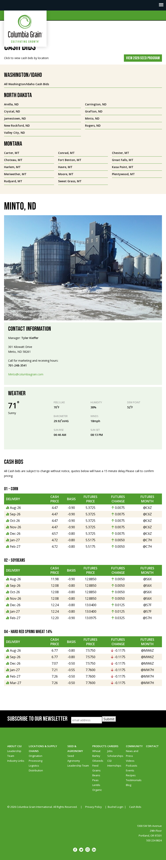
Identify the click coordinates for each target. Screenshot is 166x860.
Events (130, 770)
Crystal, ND (12, 111)
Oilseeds (97, 761)
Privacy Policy (93, 807)
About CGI (14, 746)
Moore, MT (65, 174)
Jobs (110, 751)
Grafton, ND (93, 111)
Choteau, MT (13, 160)
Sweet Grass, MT (70, 181)
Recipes (131, 775)
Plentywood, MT (123, 174)
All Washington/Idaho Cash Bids (26, 84)
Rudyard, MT (13, 181)
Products (99, 746)
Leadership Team (78, 765)
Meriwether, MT (15, 174)
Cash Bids (135, 807)
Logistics (34, 765)
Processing (35, 761)
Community (134, 746)
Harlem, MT (12, 167)
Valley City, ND (14, 133)
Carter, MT (11, 153)
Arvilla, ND (11, 104)
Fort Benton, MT (69, 160)
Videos (130, 761)
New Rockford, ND (17, 125)
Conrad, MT (66, 153)
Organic (97, 790)
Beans (96, 775)
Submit (109, 719)
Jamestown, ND (15, 118)
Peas (95, 780)
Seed (70, 756)
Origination (35, 756)
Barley (96, 756)
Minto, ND (92, 118)
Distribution (36, 770)
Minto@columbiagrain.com (25, 374)
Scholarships (115, 756)
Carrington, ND (95, 104)
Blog (128, 785)
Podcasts (131, 765)
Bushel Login (115, 807)
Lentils (96, 785)
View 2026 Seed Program (143, 58)
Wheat (96, 751)
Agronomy (73, 761)
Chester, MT (120, 153)
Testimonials (134, 780)
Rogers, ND (93, 125)
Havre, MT (65, 167)
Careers (112, 746)
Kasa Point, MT (122, 167)
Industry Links (15, 761)
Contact (152, 746)
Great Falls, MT (122, 160)
